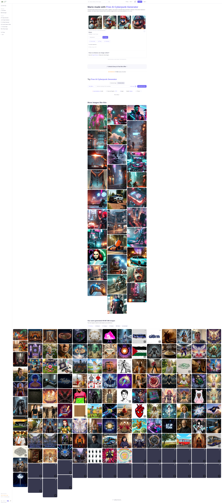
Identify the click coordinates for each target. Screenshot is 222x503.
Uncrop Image (4, 26)
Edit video (4, 10)
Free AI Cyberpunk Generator (122, 7)
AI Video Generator (5, 22)
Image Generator (5, 17)
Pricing (127, 1)
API (2, 34)
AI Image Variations (5, 19)
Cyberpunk (90, 34)
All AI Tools (4, 5)
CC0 (95, 47)
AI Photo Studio (5, 28)
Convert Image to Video (6, 24)
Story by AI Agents (110, 91)
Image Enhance (95, 55)
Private (138, 91)
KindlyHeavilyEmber (102, 30)
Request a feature (4, 502)
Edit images (4, 12)
